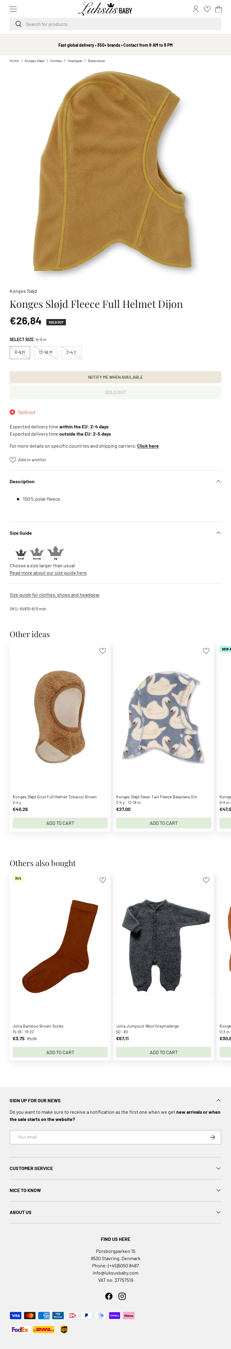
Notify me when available (115, 377)
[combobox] (115, 24)
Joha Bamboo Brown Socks (38, 1025)
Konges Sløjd (35, 60)
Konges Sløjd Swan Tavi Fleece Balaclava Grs (156, 796)
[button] (218, 9)
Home (14, 60)
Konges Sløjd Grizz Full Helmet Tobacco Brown (55, 796)
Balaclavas (96, 60)
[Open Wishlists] (207, 9)
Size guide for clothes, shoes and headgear (55, 594)
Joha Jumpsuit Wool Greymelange (147, 1025)
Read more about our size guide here (48, 572)
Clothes (56, 60)
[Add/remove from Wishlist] (103, 651)
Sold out (115, 392)
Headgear (75, 60)
